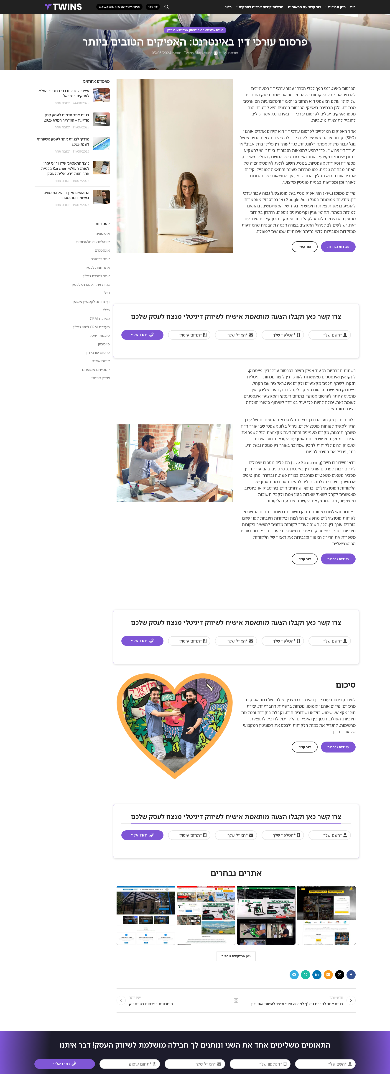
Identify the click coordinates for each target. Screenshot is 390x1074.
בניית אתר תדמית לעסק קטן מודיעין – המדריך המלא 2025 (66, 117)
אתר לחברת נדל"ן (96, 275)
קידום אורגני (101, 360)
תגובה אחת (62, 103)
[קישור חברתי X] (339, 974)
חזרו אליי (139, 334)
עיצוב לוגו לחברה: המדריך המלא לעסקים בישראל (63, 93)
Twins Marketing (198, 52)
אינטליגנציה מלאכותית (93, 241)
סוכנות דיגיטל (100, 335)
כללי (106, 309)
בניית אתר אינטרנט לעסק (206, 30)
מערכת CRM (100, 318)
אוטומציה (103, 233)
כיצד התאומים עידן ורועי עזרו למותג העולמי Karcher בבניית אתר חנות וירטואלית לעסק (65, 168)
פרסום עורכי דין (177, 30)
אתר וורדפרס (100, 258)
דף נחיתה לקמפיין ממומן (91, 301)
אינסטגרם (102, 250)
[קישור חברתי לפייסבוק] (351, 974)
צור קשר (304, 246)
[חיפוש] (166, 6)
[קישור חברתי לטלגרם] (294, 974)
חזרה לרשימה (236, 1000)
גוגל (107, 292)
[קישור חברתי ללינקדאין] (316, 974)
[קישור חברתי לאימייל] (328, 974)
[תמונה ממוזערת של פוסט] (101, 96)
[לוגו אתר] (63, 6)
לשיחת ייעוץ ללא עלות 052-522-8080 (119, 6)
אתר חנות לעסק (98, 267)
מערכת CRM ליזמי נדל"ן (91, 326)
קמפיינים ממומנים (96, 369)
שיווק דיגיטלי (101, 377)
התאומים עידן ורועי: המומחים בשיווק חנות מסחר (66, 195)
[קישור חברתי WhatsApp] (305, 974)
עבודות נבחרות (338, 246)
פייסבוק (104, 344)
